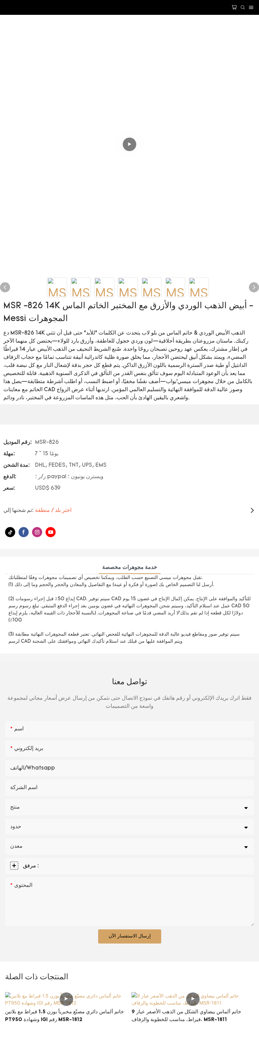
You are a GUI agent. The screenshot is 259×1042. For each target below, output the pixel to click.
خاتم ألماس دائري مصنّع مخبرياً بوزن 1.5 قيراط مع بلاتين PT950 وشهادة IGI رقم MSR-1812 (64, 1016)
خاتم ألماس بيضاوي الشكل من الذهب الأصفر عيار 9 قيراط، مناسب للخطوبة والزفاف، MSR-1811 (186, 1016)
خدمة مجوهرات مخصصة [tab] (129, 567)
